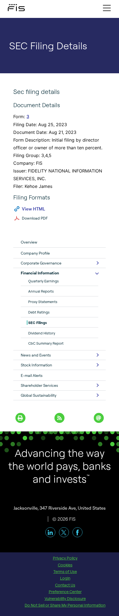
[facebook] (77, 532)
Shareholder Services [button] (39, 385)
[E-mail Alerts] (98, 417)
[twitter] (64, 532)
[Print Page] (20, 417)
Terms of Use (65, 572)
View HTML (33, 209)
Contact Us (65, 585)
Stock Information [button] (36, 365)
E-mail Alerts (32, 375)
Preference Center (65, 592)
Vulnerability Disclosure (65, 599)
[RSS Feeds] (59, 417)
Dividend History (41, 333)
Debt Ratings (39, 312)
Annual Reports (41, 291)
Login (65, 578)
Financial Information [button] (40, 273)
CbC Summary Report (46, 343)
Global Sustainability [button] (38, 395)
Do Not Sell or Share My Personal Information (65, 605)
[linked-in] (50, 532)
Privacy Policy (65, 558)
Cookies (65, 565)
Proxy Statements (42, 301)
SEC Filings (37, 322)
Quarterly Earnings (43, 281)
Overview (29, 242)
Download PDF (35, 218)
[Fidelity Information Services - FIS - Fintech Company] (11, 6)
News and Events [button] (36, 355)
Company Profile (35, 253)
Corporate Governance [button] (41, 263)
